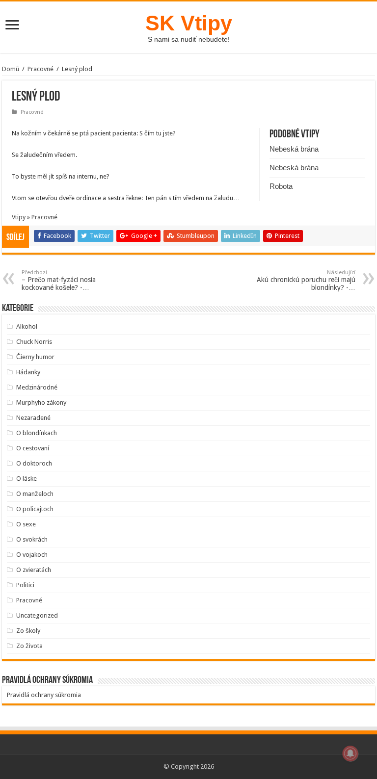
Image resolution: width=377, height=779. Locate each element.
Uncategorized (37, 615)
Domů (10, 69)
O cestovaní (32, 448)
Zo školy (28, 630)
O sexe (26, 524)
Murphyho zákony (41, 402)
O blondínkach (36, 433)
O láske (26, 478)
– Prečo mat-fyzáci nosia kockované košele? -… (59, 280)
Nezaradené (33, 417)
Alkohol (26, 326)
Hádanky (28, 372)
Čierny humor (35, 357)
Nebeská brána (294, 149)
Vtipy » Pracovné (34, 217)
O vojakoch (32, 554)
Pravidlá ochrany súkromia (44, 695)
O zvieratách (33, 569)
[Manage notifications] (350, 753)
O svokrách (32, 539)
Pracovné (40, 69)
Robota (281, 186)
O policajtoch (35, 509)
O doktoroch (34, 463)
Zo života (29, 645)
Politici (25, 585)
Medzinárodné (36, 387)
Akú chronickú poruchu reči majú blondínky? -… (306, 280)
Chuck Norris (34, 341)
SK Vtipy (188, 23)
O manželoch (35, 493)
